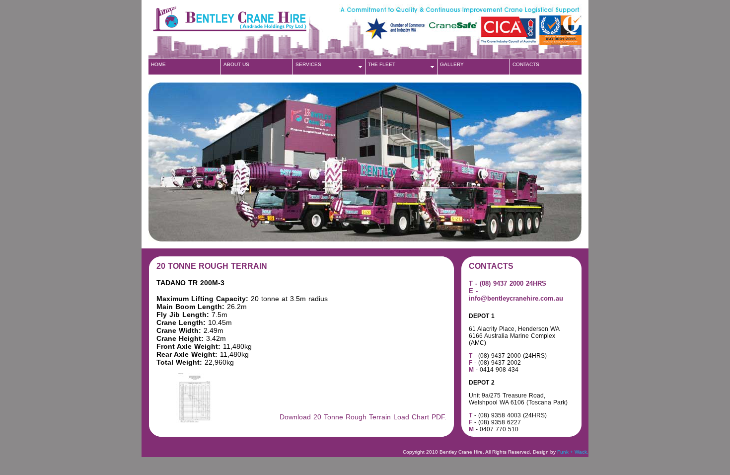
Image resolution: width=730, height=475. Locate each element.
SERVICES (308, 64)
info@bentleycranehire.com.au (516, 298)
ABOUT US (236, 64)
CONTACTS (525, 64)
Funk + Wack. (572, 452)
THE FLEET (381, 64)
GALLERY (452, 64)
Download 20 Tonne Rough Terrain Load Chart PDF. (363, 417)
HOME (158, 64)
